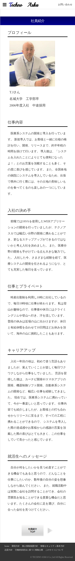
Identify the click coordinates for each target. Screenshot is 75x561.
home (7, 546)
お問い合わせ (65, 4)
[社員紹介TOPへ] (32, 536)
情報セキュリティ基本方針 (52, 546)
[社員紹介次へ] (50, 533)
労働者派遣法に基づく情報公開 (29, 550)
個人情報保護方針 (30, 546)
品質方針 (9, 550)
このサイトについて (54, 550)
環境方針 (16, 546)
